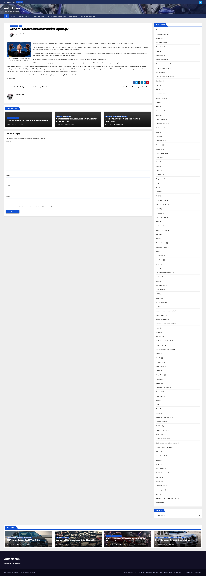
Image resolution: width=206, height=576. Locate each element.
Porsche (158, 358)
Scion (157, 409)
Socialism (159, 426)
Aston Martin (159, 47)
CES (157, 132)
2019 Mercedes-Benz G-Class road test (173, 540)
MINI (157, 294)
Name (8, 175)
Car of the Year (160, 119)
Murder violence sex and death (165, 311)
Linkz (157, 268)
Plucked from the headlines (119, 116)
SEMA (158, 413)
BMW (157, 85)
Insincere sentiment (161, 230)
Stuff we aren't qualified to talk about (166, 443)
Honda (158, 208)
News (20, 26)
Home (13, 16)
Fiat (157, 187)
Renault (158, 379)
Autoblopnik (12, 8)
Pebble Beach (160, 345)
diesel (158, 162)
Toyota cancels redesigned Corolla (135, 87)
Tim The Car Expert (161, 473)
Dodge (158, 166)
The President (160, 468)
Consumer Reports (161, 153)
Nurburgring (159, 336)
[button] (200, 16)
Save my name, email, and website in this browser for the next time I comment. (30, 207)
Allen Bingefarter (161, 34)
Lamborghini (159, 255)
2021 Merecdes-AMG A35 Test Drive (23, 540)
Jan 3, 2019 (160, 544)
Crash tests (159, 157)
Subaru (158, 451)
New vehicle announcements (164, 323)
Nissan (158, 332)
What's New (159, 502)
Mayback (158, 277)
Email (8, 186)
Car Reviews (160, 128)
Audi (157, 51)
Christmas (159, 145)
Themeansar (32, 572)
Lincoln (158, 264)
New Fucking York (161, 319)
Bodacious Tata (160, 93)
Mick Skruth (159, 289)
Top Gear (158, 477)
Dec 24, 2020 (61, 544)
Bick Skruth (159, 72)
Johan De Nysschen (162, 247)
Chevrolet (59, 116)
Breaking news (160, 98)
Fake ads (159, 174)
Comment (8, 141)
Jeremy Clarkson (161, 243)
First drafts (159, 191)
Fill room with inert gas (57, 16)
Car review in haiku (161, 123)
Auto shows (159, 55)
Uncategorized (160, 485)
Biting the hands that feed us (164, 76)
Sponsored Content (161, 430)
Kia (157, 251)
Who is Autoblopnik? (88, 16)
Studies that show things (163, 438)
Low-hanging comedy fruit (163, 272)
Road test (159, 392)
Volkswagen (159, 490)
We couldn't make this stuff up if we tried (167, 498)
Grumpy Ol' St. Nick (161, 204)
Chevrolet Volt (160, 140)
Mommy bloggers (161, 302)
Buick (157, 106)
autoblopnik (21, 34)
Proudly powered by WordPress (11, 572)
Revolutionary (160, 383)
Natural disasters (161, 315)
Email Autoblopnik (150, 572)
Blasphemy (159, 81)
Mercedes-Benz (160, 285)
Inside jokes (159, 226)
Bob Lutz (158, 89)
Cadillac (158, 115)
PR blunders (159, 362)
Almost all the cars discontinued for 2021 (75, 540)
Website (8, 196)
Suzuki (158, 460)
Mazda (158, 281)
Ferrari (158, 183)
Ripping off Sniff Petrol (162, 387)
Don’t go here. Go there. (139, 572)
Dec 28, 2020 (11, 544)
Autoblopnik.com (161, 59)
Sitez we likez (39, 16)
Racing (158, 370)
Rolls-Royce (159, 396)
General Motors (14, 26)
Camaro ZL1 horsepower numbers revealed (27, 120)
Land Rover (159, 260)
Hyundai (158, 213)
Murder (158, 306)
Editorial (158, 170)
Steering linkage (161, 434)
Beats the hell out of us (162, 68)
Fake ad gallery (24, 16)
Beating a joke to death (163, 64)
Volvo (157, 494)
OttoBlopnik (72, 544)
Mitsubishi (159, 298)
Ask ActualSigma (161, 42)
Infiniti (158, 221)
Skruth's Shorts (160, 421)
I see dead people (161, 217)
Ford (157, 196)
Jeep (107, 116)
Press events (160, 366)
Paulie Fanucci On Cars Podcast (165, 341)
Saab (157, 404)
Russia (158, 400)
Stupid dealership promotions (164, 447)
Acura (157, 30)
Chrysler (158, 149)
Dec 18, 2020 (110, 544)
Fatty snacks (159, 179)
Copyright (73, 16)
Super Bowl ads (160, 456)
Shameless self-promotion (163, 417)
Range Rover (160, 375)
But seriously (160, 111)
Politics (158, 353)
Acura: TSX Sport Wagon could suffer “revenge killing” (27, 87)
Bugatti (158, 102)
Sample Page (179, 572)
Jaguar (158, 234)
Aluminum (159, 38)
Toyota (158, 481)
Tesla (157, 464)
